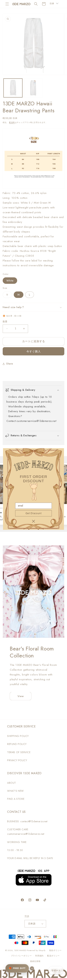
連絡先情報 (35, 961)
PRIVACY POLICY (17, 760)
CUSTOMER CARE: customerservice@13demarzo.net (25, 832)
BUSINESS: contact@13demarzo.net (27, 821)
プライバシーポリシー (21, 955)
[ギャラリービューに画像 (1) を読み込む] (13, 88)
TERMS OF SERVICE (19, 752)
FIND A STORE (15, 799)
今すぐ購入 (33, 351)
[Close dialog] (33, 521)
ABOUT (11, 783)
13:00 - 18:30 (15, 850)
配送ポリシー (53, 955)
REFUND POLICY (17, 744)
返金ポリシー (55, 950)
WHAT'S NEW (15, 791)
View (21, 696)
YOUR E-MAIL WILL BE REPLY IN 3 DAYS (30, 858)
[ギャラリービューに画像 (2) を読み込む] (33, 88)
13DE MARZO (20, 950)
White (9, 280)
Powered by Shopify (36, 950)
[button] (7, 4)
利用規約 (39, 955)
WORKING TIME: (17, 842)
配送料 (12, 122)
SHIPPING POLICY (18, 736)
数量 (5, 321)
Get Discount (33, 513)
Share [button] (9, 363)
